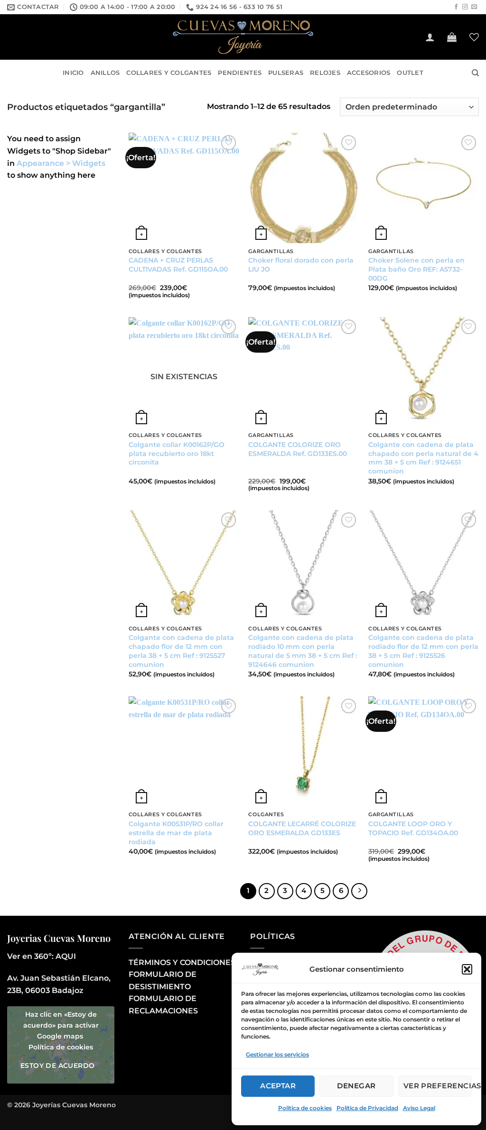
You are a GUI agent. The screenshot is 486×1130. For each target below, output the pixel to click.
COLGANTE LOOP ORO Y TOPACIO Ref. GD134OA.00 (413, 828)
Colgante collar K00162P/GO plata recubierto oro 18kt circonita (176, 453)
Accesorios (369, 72)
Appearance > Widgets (61, 163)
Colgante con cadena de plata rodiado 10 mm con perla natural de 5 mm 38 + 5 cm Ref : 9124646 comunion (302, 650)
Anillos (105, 72)
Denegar (356, 1085)
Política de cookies (305, 1108)
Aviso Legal (419, 1108)
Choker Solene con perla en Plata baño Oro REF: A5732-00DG (416, 269)
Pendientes (240, 72)
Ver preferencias (437, 1085)
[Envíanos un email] (474, 7)
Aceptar (278, 1085)
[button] (467, 969)
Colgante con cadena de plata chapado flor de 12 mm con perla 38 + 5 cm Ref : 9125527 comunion (181, 650)
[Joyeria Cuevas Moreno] (243, 37)
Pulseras (285, 72)
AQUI (66, 956)
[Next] (359, 891)
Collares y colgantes (168, 72)
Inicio (73, 72)
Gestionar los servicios (277, 1054)
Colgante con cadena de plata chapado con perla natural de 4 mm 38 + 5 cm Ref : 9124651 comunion (423, 457)
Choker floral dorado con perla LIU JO (301, 264)
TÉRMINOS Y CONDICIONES (182, 962)
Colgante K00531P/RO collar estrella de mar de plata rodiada (176, 833)
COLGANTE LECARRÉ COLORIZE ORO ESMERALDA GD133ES (302, 828)
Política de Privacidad (367, 1108)
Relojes (325, 72)
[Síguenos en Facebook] (456, 7)
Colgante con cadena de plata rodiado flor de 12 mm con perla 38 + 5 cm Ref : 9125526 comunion (423, 650)
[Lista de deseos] (474, 37)
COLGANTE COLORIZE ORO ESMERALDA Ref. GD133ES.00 (297, 449)
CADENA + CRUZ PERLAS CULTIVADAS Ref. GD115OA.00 (178, 264)
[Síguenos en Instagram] (465, 7)
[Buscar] (475, 73)
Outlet (410, 72)
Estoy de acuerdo (57, 1065)
